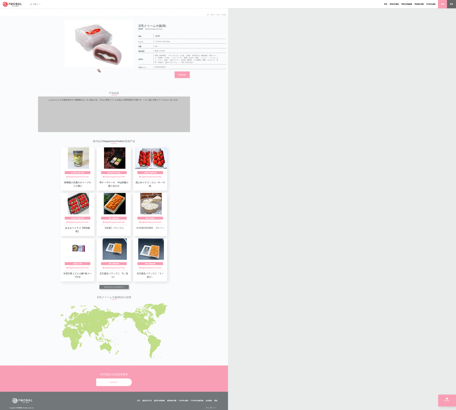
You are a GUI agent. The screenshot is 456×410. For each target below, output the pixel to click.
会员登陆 (209, 400)
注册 (442, 4)
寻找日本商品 (394, 4)
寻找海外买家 (419, 4)
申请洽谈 (182, 74)
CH (39, 4)
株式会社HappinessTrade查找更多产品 (114, 287)
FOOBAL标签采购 (197, 400)
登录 (451, 4)
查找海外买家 (171, 400)
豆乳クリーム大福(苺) (221, 14)
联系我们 (114, 382)
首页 (385, 4)
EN (35, 4)
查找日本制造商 (159, 400)
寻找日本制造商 (406, 4)
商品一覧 (213, 14)
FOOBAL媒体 (431, 4)
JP (31, 4)
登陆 (215, 400)
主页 (208, 14)
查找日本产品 (147, 400)
